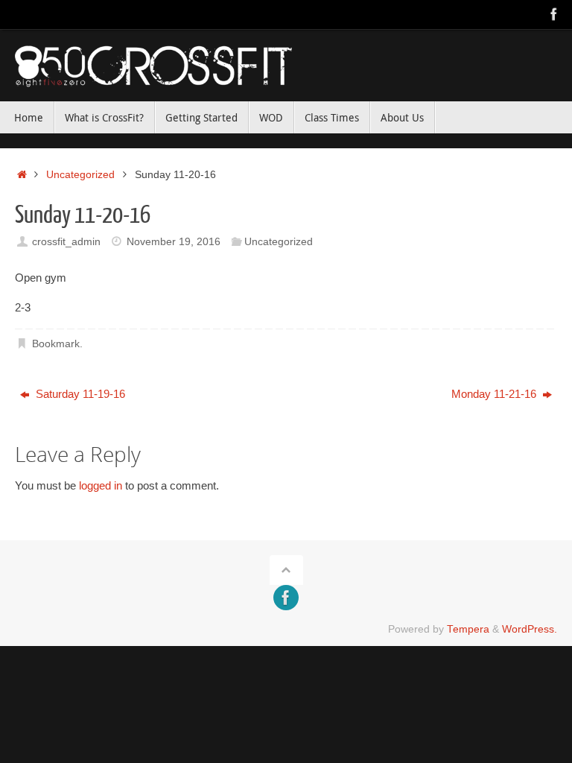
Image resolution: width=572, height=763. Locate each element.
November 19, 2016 (173, 241)
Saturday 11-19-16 (79, 393)
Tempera (468, 629)
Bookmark (56, 343)
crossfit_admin (66, 241)
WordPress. (529, 629)
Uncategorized (80, 174)
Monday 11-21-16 (495, 393)
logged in (100, 485)
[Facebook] (554, 14)
